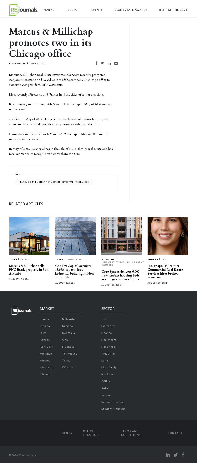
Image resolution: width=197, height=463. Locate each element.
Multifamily (109, 367)
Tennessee (70, 353)
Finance (106, 332)
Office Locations (91, 433)
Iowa (43, 332)
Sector (74, 9)
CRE (163, 259)
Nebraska (68, 332)
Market (50, 9)
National (68, 325)
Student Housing (113, 408)
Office (105, 381)
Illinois (44, 319)
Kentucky (46, 346)
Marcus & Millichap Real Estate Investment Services (54, 182)
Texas (13, 259)
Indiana (153, 259)
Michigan (107, 259)
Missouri (46, 374)
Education (108, 325)
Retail (24, 259)
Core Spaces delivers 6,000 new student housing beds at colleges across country (120, 275)
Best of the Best (173, 9)
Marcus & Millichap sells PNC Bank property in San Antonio (28, 270)
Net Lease (108, 374)
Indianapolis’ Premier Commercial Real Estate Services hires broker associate (165, 272)
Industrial (74, 259)
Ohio (65, 339)
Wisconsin (123, 262)
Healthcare (109, 339)
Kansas (45, 339)
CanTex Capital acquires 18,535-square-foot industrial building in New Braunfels (74, 272)
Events (97, 9)
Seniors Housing (112, 402)
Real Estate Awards (131, 9)
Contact (175, 433)
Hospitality (109, 346)
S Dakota (68, 346)
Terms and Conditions (131, 433)
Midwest (109, 262)
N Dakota (68, 319)
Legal (105, 360)
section (106, 395)
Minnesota (47, 367)
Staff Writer (17, 63)
